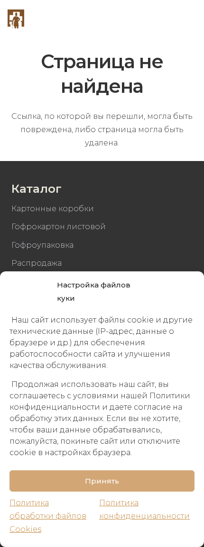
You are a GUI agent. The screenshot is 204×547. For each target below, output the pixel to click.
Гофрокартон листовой (58, 226)
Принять (102, 480)
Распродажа (36, 263)
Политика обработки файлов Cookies (47, 516)
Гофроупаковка (42, 245)
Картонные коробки (52, 208)
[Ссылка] (16, 18)
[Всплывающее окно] (162, 18)
